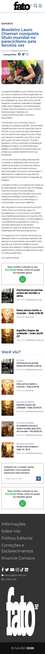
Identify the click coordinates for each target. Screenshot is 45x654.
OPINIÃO (19, 381)
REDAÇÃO (5, 51)
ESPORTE (7, 23)
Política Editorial (16, 538)
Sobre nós (10, 531)
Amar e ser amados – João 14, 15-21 (27, 448)
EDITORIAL (20, 360)
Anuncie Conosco (18, 558)
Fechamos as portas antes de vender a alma (29, 293)
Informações (13, 524)
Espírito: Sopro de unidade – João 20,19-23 (29, 333)
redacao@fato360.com (14, 575)
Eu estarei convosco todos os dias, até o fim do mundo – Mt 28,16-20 (29, 428)
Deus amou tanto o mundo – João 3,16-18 (29, 312)
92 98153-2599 (10, 579)
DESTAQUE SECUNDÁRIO (25, 402)
